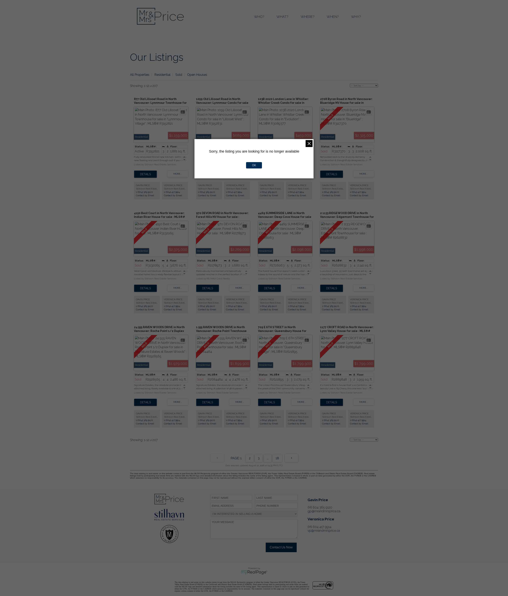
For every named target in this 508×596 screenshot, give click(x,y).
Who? (259, 17)
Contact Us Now (281, 547)
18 (277, 458)
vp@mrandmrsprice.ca (324, 531)
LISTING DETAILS (145, 174)
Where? (308, 17)
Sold (178, 75)
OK (254, 165)
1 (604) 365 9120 (144, 192)
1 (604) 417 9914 (172, 192)
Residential (162, 75)
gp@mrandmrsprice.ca (324, 511)
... (267, 458)
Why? (356, 17)
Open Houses (197, 75)
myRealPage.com (254, 572)
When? (333, 17)
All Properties (139, 75)
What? (282, 17)
